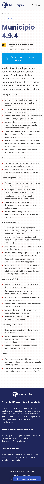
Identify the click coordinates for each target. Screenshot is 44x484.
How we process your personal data (22, 471)
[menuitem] (8, 19)
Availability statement (22, 475)
